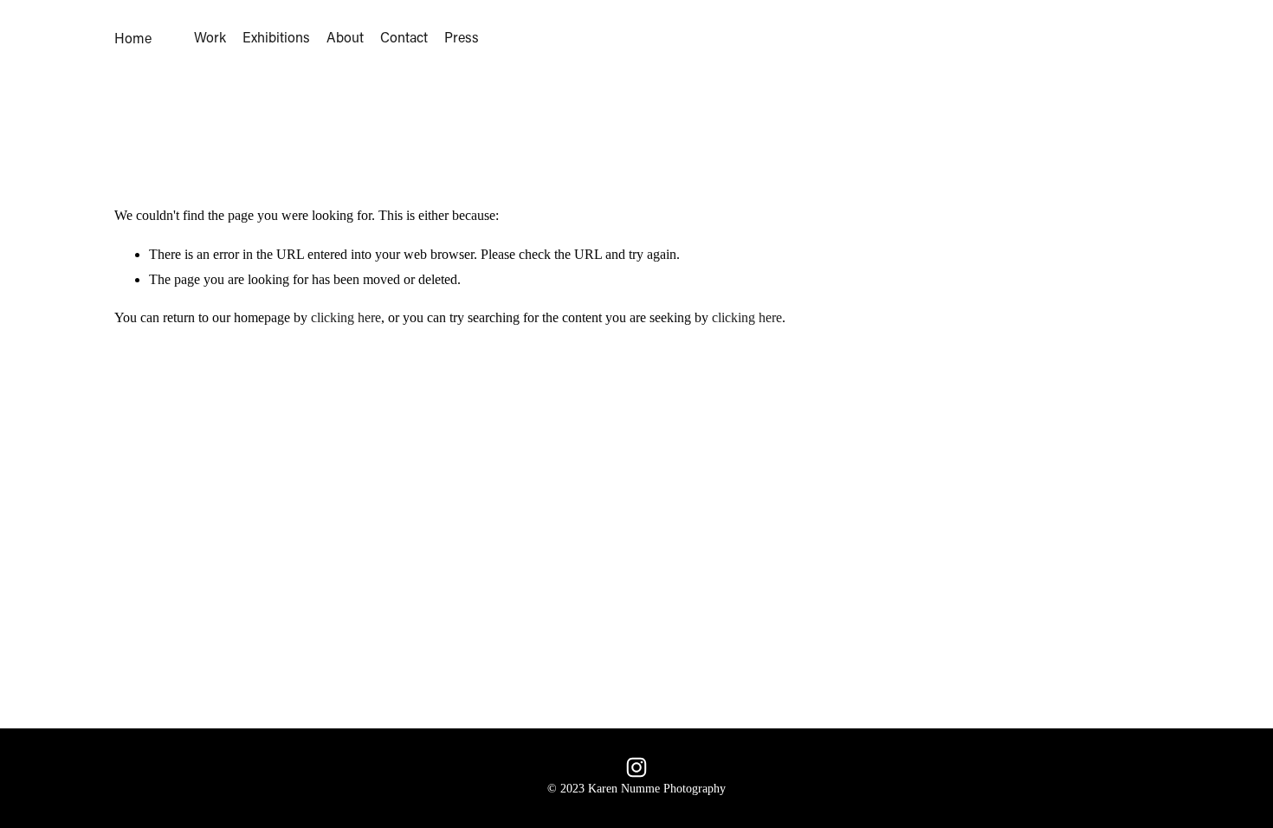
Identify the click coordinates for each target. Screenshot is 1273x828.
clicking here (346, 317)
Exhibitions (276, 37)
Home (133, 38)
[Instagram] (636, 767)
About (345, 37)
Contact (404, 37)
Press (461, 37)
